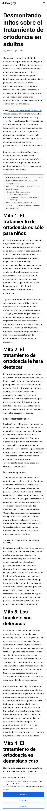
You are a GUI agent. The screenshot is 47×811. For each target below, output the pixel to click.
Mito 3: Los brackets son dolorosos (21, 202)
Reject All (23, 806)
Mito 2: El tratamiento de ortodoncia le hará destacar (22, 187)
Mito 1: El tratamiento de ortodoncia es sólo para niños (22, 182)
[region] (23, 792)
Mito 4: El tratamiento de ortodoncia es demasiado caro (23, 206)
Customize (23, 800)
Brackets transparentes (19, 194)
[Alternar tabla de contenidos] (39, 177)
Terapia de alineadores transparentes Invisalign (24, 198)
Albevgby (9, 3)
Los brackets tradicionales (20, 192)
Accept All (23, 795)
